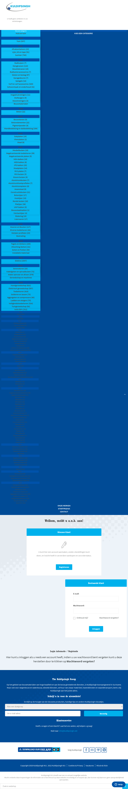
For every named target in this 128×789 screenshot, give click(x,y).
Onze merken (64, 505)
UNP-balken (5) (20, 207)
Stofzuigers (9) (20, 98)
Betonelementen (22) (20, 122)
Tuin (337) (21, 41)
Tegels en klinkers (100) (21, 244)
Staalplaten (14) (20, 168)
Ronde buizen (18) (20, 201)
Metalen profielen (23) (21, 233)
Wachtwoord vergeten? (109, 617)
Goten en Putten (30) (21, 250)
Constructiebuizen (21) (20, 192)
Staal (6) (20, 142)
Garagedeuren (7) (21, 78)
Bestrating (20, 236)
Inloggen (96, 629)
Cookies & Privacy (75, 765)
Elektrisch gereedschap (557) (21, 288)
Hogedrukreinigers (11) (20, 95)
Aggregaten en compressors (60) (20, 297)
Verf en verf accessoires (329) (21, 84)
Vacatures (90, 765)
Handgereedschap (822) (21, 285)
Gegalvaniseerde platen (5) (20, 156)
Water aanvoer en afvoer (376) (21, 274)
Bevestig (103, 713)
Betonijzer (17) (20, 195)
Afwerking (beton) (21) (20, 247)
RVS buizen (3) (20, 174)
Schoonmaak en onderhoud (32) (20, 87)
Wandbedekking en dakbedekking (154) (21, 128)
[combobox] (61, 786)
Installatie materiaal (20, 253)
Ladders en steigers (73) (21, 300)
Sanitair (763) (20, 55)
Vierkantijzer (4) (20, 213)
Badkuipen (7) (20, 63)
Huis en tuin (21, 33)
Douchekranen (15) (20, 69)
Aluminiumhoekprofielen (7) (20, 183)
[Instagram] (104, 750)
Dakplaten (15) (20, 136)
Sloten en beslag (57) (21, 75)
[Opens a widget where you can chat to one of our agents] (119, 785)
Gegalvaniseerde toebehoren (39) (20, 153)
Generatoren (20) (20, 268)
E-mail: (76, 593)
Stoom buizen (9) (20, 177)
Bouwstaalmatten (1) (20, 210)
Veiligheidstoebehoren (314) (21, 303)
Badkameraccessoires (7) (20, 72)
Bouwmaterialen (21, 103)
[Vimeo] (98, 750)
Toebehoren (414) (20, 291)
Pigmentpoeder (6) (20, 125)
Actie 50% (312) (20, 309)
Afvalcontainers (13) (20, 49)
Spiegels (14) (21, 81)
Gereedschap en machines (21, 277)
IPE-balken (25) (20, 165)
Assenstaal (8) (20, 189)
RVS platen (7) (20, 171)
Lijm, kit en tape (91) (20, 52)
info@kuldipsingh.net (68, 731)
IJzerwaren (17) (21, 219)
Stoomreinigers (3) (20, 100)
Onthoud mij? (82, 617)
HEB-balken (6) (20, 162)
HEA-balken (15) (20, 159)
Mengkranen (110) (20, 66)
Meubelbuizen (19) (20, 150)
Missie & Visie (102, 765)
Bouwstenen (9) (20, 119)
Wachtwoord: (78, 605)
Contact (64, 511)
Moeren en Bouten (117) (20, 227)
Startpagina (64, 508)
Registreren (64, 567)
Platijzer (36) (20, 204)
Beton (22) (20, 111)
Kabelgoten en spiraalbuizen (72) (20, 271)
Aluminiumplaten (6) (20, 186)
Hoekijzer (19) (20, 198)
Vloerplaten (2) (20, 139)
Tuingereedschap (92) (21, 306)
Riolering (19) (20, 216)
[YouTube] (92, 750)
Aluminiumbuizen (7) (20, 180)
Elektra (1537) (21, 260)
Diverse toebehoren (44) (20, 230)
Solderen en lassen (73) (21, 294)
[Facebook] (86, 750)
